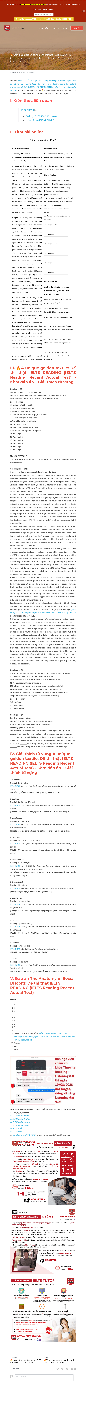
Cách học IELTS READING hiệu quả (41, 116)
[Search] (66, 28)
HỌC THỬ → (76, 28)
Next (45, 1358)
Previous (14, 1358)
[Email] (72, 1369)
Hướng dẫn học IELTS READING (40, 120)
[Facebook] (58, 1369)
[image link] (7, 28)
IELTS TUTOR (27, 110)
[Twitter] (62, 1369)
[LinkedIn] (67, 1369)
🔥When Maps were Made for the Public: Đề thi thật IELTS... (60, 1361)
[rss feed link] (75, 1369)
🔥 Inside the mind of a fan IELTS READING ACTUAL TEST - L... (25, 1361)
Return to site (15, 1369)
